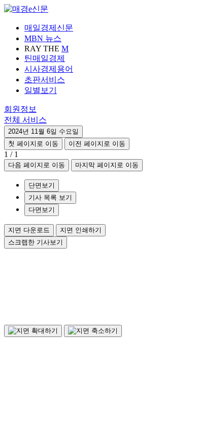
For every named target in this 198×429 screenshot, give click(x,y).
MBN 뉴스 (42, 38)
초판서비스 (44, 79)
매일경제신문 (48, 27)
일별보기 (40, 90)
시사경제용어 (48, 69)
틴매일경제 (44, 58)
